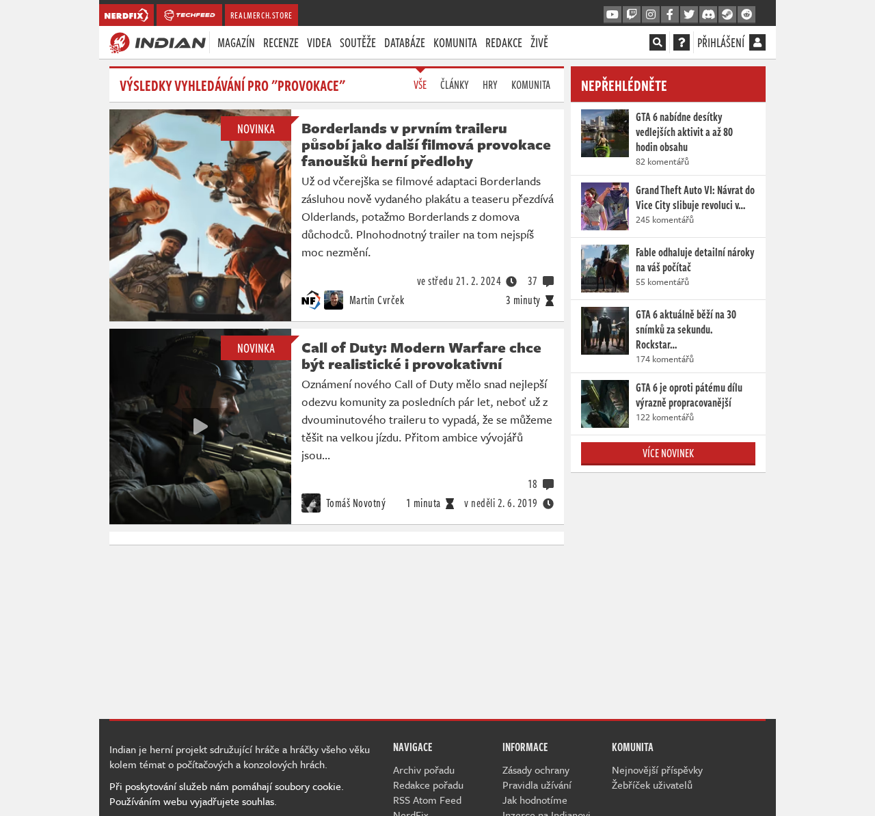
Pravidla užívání (536, 784)
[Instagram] (651, 15)
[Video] (200, 426)
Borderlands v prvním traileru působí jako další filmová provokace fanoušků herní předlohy (426, 144)
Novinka (256, 128)
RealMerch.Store (261, 15)
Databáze (404, 42)
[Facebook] (670, 15)
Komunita (455, 42)
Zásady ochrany (535, 769)
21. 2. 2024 (459, 281)
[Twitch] (632, 15)
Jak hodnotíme (534, 799)
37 (533, 281)
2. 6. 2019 (501, 503)
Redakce (503, 42)
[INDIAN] (157, 42)
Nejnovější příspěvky (657, 769)
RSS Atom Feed (427, 799)
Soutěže (358, 42)
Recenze (281, 42)
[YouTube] (612, 15)
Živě (539, 42)
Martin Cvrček (375, 300)
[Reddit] (746, 15)
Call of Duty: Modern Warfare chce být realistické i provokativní (421, 355)
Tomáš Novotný (355, 503)
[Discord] (708, 15)
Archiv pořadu (424, 769)
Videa (319, 42)
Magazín (236, 42)
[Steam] (727, 15)
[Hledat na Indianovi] (657, 42)
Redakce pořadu (428, 784)
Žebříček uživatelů (652, 784)
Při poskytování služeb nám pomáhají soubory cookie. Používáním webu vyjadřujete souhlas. (226, 793)
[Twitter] (689, 15)
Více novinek (668, 453)
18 (533, 484)
